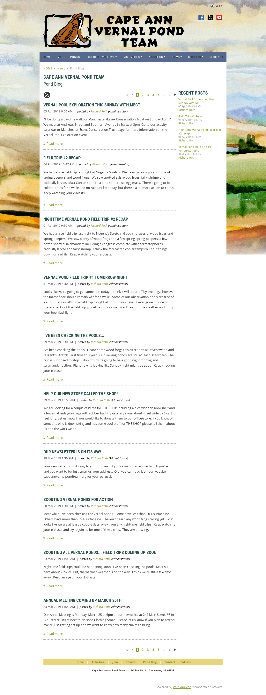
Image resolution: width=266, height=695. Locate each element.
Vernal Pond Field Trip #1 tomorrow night (85, 277)
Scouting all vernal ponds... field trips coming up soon (99, 552)
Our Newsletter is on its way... (73, 451)
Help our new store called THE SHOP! (80, 393)
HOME (47, 68)
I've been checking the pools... (73, 335)
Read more (55, 143)
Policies (186, 662)
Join (115, 662)
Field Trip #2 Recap (62, 157)
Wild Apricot (182, 687)
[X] (210, 18)
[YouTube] (219, 18)
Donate (130, 662)
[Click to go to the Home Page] (113, 46)
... (164, 95)
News (61, 68)
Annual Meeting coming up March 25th (82, 600)
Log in (219, 5)
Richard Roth (99, 111)
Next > (170, 649)
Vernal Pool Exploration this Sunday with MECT (91, 105)
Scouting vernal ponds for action (78, 499)
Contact (170, 662)
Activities (98, 662)
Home (80, 662)
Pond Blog (150, 662)
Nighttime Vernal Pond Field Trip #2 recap (85, 219)
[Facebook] (201, 18)
